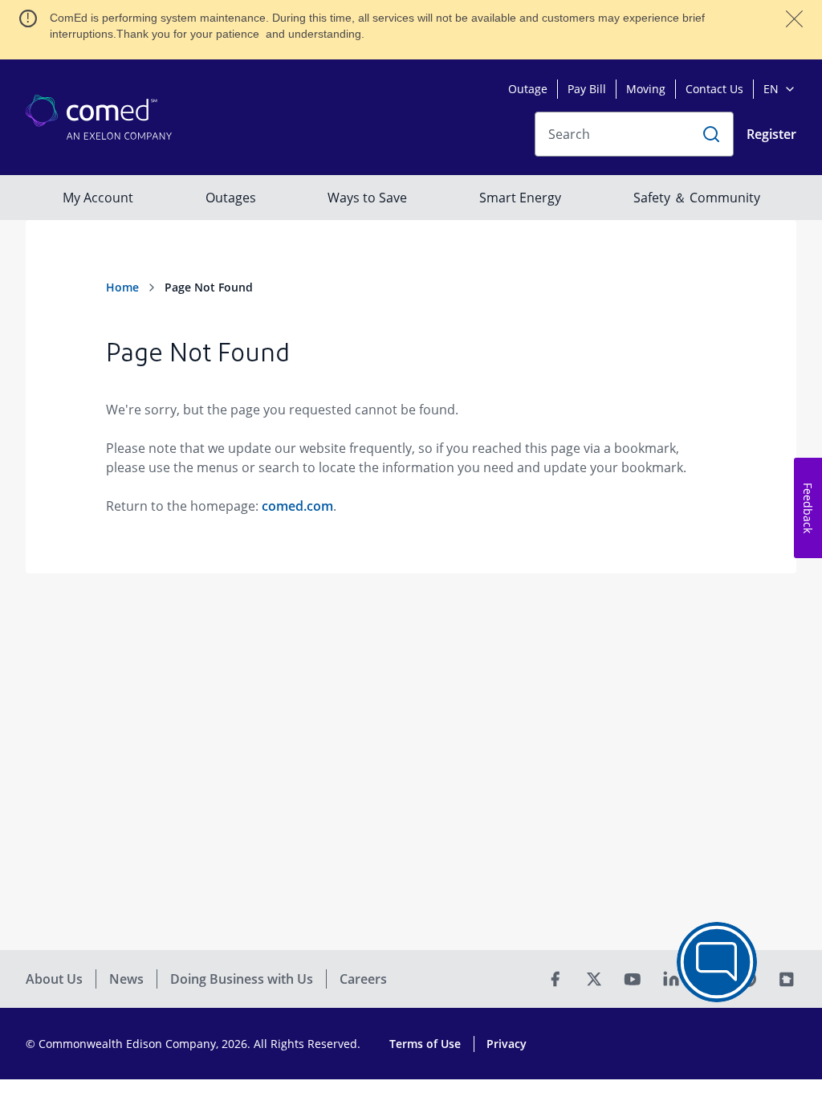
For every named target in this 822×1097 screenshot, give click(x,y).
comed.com (297, 506)
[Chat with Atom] (717, 962)
